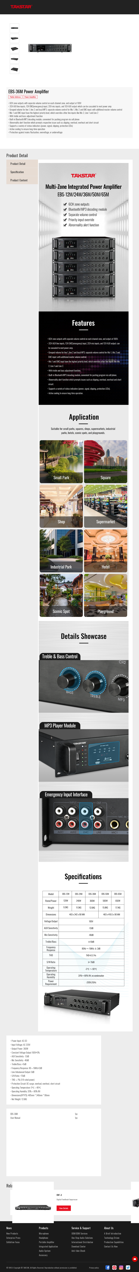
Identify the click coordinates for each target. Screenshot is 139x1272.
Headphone (43, 1237)
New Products (12, 1233)
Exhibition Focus (13, 1242)
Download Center (79, 1246)
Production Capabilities (114, 1242)
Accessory (43, 1255)
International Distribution (82, 1242)
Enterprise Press (13, 1237)
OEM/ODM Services (80, 1233)
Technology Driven (111, 1237)
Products (43, 1228)
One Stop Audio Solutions (82, 1237)
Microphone (44, 1233)
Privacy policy (94, 1268)
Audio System (44, 1250)
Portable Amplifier (46, 1242)
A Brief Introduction (112, 1233)
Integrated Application (48, 1246)
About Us (108, 1228)
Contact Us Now (111, 1246)
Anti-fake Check (78, 1250)
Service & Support (81, 1228)
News (9, 1228)
